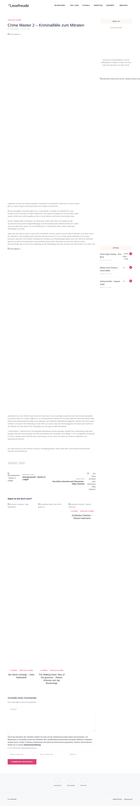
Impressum (128, 799)
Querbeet (110, 5)
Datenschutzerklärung (32, 745)
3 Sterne (13, 670)
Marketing (98, 5)
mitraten (13, 463)
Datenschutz (117, 799)
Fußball (86, 5)
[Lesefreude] (19, 5)
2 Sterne (74, 511)
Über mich (123, 5)
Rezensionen (59, 5)
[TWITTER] (83, 779)
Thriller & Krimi (14, 20)
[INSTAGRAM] (71, 779)
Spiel (22, 463)
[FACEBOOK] (57, 779)
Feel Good (74, 5)
